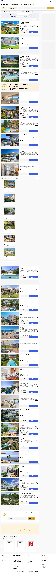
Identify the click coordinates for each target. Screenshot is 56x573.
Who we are (3, 556)
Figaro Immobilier (30, 571)
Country (3, 7)
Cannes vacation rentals (16, 556)
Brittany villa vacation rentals (17, 560)
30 (21, 509)
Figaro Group (30, 565)
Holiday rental (5, 11)
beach (20, 16)
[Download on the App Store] (44, 567)
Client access (3, 559)
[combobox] (35, 19)
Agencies (38, 1)
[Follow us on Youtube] (49, 557)
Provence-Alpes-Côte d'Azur (15, 11)
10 (18, 509)
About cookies (30, 561)
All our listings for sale (16, 564)
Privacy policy (30, 560)
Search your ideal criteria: (12, 14)
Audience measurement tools (32, 563)
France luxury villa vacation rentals (17, 562)
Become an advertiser (4, 560)
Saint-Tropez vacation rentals (17, 561)
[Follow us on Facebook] (45, 557)
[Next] (38, 178)
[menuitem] (16, 1)
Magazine (33, 1)
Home (2, 11)
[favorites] (52, 1)
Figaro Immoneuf (36, 571)
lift (27, 16)
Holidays (23, 1)
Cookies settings (30, 562)
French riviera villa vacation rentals (17, 558)
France (10, 11)
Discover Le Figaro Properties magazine (48, 561)
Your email (10, 518)
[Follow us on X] (47, 557)
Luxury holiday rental (15, 568)
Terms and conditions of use (32, 558)
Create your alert (51, 7)
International (28, 1)
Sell (42, 1)
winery (16, 16)
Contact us (2, 558)
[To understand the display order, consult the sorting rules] (38, 19)
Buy (15, 1)
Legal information (30, 556)
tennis (12, 16)
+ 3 (29, 16)
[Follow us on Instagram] (44, 557)
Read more (36, 26)
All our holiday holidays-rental (17, 566)
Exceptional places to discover (30, 11)
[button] (20, 87)
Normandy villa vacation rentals (17, 559)
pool (24, 16)
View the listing (33, 32)
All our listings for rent (16, 565)
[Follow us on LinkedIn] (42, 557)
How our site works (31, 559)
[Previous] (36, 178)
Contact (24, 32)
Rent (19, 1)
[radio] (11, 531)
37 (24, 506)
